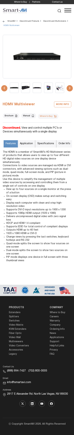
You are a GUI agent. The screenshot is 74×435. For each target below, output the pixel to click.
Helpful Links (57, 346)
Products (16, 307)
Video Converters (19, 346)
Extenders (14, 312)
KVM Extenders (17, 329)
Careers (54, 317)
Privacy (54, 350)
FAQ (52, 354)
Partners (36, 2)
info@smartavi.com (19, 382)
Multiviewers (16, 341)
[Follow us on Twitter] (22, 404)
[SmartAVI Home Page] (15, 11)
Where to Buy (20, 2)
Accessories (16, 350)
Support (54, 341)
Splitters (14, 317)
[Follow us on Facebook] (51, 404)
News (53, 333)
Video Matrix (16, 325)
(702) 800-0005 (37, 371)
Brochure (9, 116)
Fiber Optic (15, 333)
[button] (59, 11)
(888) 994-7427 (16, 371)
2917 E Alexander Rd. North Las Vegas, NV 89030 (37, 394)
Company (56, 307)
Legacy (13, 354)
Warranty (55, 321)
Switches (14, 321)
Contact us (57, 2)
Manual (26, 116)
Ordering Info (57, 329)
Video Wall (15, 337)
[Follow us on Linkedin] (32, 404)
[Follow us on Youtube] (42, 404)
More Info (62, 104)
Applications (57, 337)
